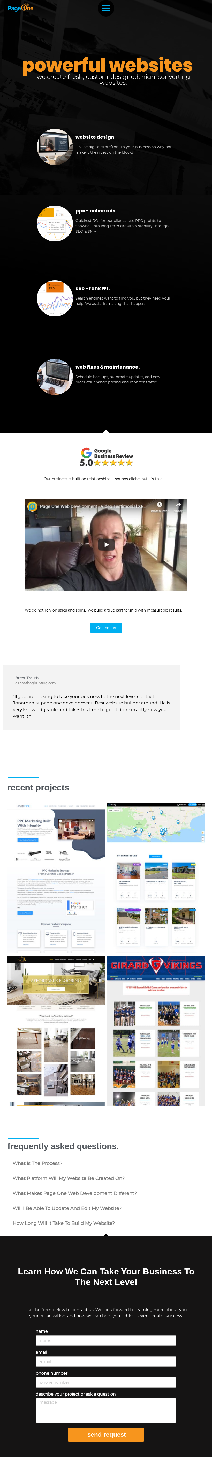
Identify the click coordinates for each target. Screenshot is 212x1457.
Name (42, 1331)
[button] (106, 1163)
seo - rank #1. (92, 288)
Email (41, 1352)
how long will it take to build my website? (64, 1223)
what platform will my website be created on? (69, 1178)
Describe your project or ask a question (76, 1394)
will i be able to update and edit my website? (67, 1208)
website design (94, 137)
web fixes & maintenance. (107, 367)
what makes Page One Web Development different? (75, 1193)
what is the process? (37, 1163)
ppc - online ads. (96, 210)
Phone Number (51, 1373)
